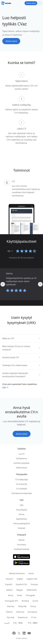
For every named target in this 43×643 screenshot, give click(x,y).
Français (34, 584)
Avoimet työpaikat (21, 463)
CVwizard (24, 638)
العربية (6, 623)
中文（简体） (18, 623)
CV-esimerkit (21, 484)
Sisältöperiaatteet (21, 549)
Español (8, 584)
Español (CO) (21, 584)
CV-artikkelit (21, 488)
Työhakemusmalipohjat (21, 493)
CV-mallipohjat (21, 479)
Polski (19, 595)
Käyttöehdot (21, 519)
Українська (23, 617)
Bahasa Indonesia (17, 573)
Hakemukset (21, 467)
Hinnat (21, 514)
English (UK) (32, 579)
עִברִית (33, 617)
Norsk (10, 595)
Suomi (35, 601)
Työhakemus (21, 458)
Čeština (9, 612)
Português (30, 595)
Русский (10, 617)
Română (25, 601)
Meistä (21, 540)
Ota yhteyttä (21, 509)
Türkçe (33, 606)
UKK (4, 387)
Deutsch (9, 579)
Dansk (31, 573)
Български (32, 612)
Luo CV (22, 454)
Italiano (9, 590)
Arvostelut (21, 544)
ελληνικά (20, 612)
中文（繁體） (33, 623)
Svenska (10, 606)
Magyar (19, 590)
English (20, 579)
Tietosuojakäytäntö (21, 523)
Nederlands (32, 590)
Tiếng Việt (22, 606)
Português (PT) (11, 601)
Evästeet (21, 528)
